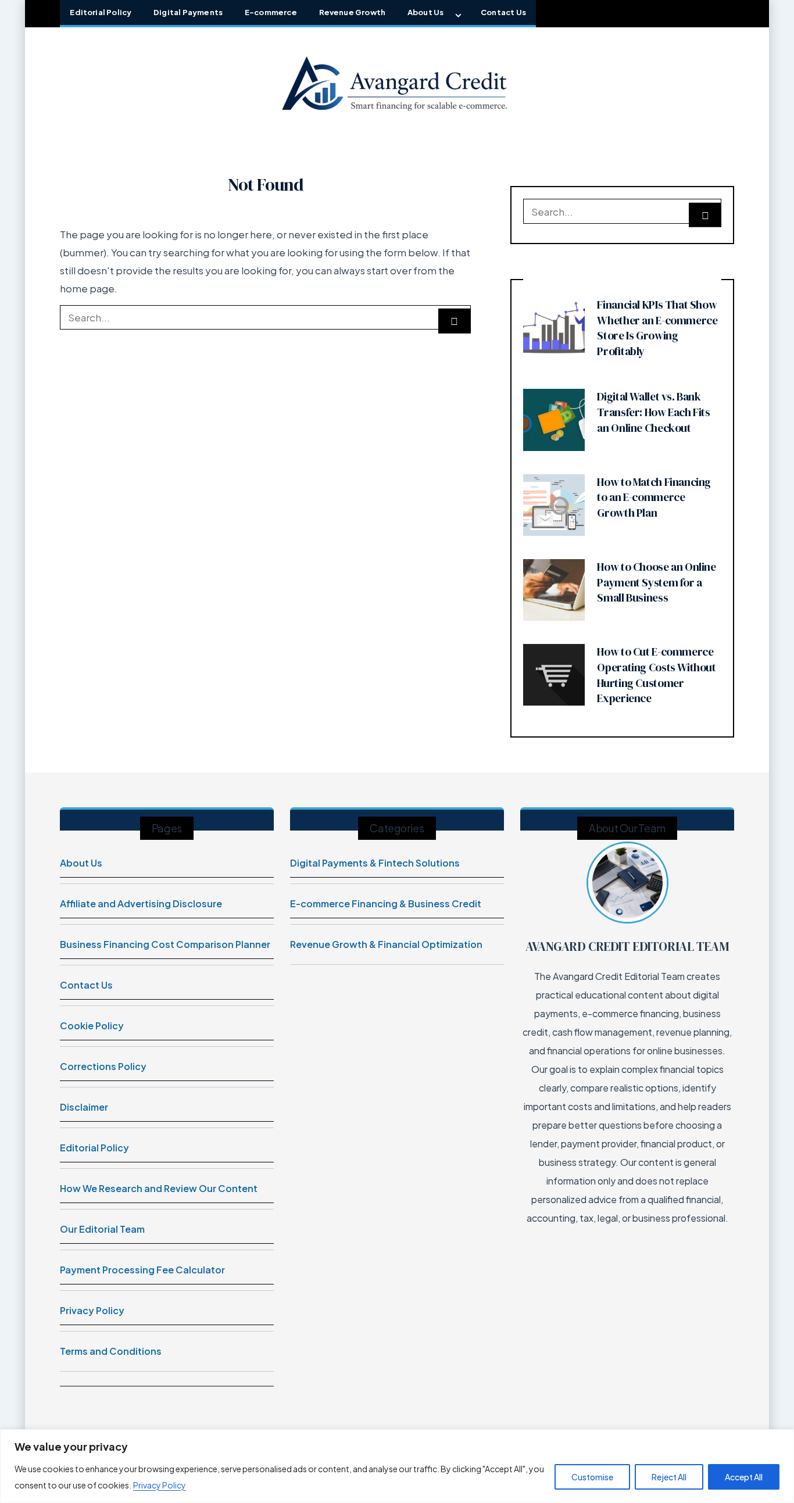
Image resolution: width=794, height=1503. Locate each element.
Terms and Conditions (111, 1351)
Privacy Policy (159, 1485)
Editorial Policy (100, 12)
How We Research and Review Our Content (158, 1188)
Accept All (744, 1477)
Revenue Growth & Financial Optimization (386, 944)
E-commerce (271, 12)
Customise (592, 1477)
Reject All (669, 1477)
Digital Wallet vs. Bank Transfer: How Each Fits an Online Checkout (653, 412)
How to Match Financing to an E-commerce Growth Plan (654, 497)
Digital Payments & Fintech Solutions (375, 863)
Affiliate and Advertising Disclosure (141, 903)
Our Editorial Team (102, 1229)
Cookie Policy (92, 1025)
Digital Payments (188, 12)
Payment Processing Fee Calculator (142, 1270)
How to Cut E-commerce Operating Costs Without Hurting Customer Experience (656, 675)
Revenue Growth (352, 12)
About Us (425, 12)
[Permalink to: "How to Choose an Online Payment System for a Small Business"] (554, 588)
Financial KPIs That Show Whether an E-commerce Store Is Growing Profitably (657, 328)
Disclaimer (84, 1107)
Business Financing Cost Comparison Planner (165, 944)
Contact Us (503, 12)
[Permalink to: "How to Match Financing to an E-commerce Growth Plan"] (554, 504)
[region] (397, 1466)
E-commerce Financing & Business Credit (385, 903)
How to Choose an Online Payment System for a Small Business (656, 582)
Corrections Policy (103, 1066)
